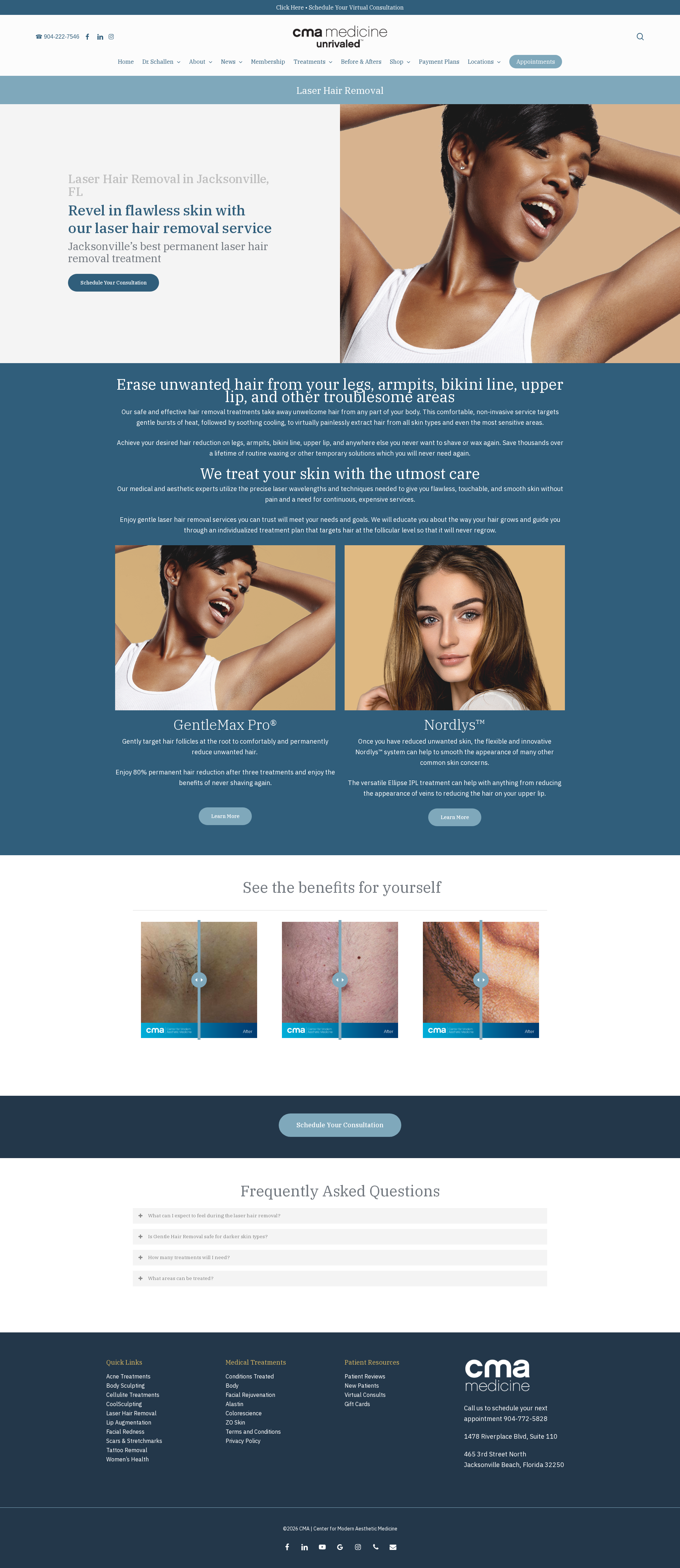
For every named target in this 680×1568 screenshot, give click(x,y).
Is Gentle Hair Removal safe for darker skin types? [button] (208, 1236)
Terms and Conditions (253, 1431)
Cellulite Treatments (132, 1395)
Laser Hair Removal (131, 1413)
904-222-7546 (61, 37)
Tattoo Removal (126, 1450)
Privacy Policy (243, 1441)
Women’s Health (127, 1459)
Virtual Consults (365, 1395)
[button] (113, 283)
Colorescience (244, 1413)
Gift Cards (357, 1404)
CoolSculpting (124, 1404)
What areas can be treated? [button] (181, 1278)
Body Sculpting (125, 1385)
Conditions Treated (250, 1376)
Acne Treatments (128, 1376)
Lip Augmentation (128, 1422)
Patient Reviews (365, 1376)
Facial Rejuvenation (250, 1395)
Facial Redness (125, 1431)
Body (232, 1385)
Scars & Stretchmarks (134, 1441)
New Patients (362, 1385)
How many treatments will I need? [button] (189, 1257)
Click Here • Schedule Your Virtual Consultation (340, 7)
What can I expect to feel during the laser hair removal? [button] (214, 1215)
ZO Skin (235, 1422)
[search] (640, 36)
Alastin (234, 1404)
